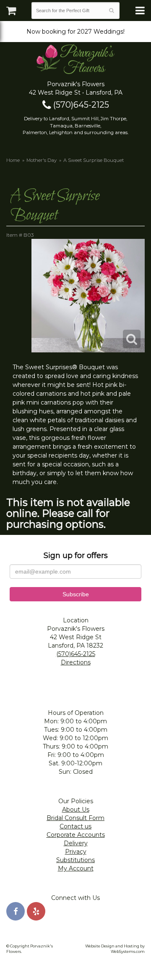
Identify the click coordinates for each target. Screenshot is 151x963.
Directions (76, 662)
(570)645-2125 (80, 105)
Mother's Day (41, 160)
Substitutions (75, 860)
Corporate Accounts (76, 835)
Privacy (75, 851)
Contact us (75, 826)
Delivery (76, 843)
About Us (75, 809)
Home (13, 160)
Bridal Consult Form (75, 818)
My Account (76, 868)
